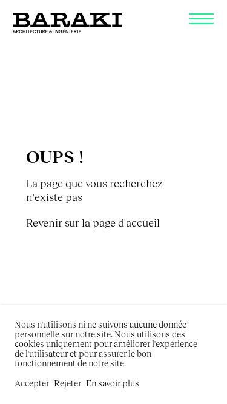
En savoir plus (112, 383)
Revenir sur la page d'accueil (93, 222)
